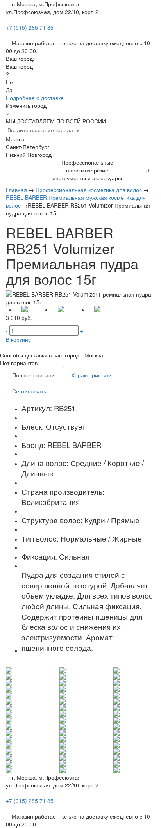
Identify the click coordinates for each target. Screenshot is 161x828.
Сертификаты (29, 391)
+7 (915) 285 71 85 (30, 27)
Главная (16, 190)
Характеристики (91, 375)
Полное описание (35, 375)
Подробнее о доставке (35, 97)
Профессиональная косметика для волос (89, 190)
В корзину (18, 339)
